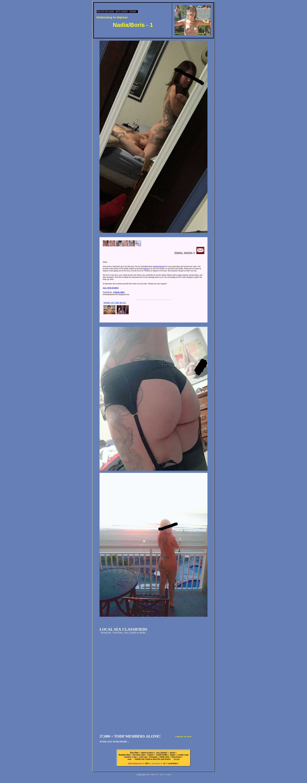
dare (180, 275)
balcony (147, 268)
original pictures (159, 266)
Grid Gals (143, 757)
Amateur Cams (130, 757)
